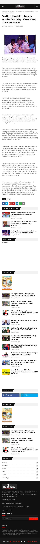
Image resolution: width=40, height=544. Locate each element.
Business (20, 465)
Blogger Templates (32, 541)
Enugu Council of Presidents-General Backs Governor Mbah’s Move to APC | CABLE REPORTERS (23, 214)
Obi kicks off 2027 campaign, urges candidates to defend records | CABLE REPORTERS (22, 303)
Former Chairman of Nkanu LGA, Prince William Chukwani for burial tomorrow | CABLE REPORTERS (24, 223)
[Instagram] (11, 399)
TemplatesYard (16, 541)
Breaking (20, 462)
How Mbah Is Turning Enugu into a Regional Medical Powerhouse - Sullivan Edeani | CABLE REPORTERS (24, 362)
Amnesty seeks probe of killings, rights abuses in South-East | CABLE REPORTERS (23, 294)
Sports (20, 474)
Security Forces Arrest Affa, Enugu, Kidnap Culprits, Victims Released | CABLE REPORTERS (23, 337)
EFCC (20, 471)
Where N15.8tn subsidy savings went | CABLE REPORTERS (24, 321)
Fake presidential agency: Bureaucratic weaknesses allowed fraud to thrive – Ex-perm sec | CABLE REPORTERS (24, 312)
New (7, 11)
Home (3, 11)
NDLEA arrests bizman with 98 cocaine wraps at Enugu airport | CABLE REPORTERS (24, 353)
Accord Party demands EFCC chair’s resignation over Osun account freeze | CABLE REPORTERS (24, 371)
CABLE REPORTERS (8, 26)
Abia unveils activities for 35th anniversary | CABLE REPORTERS (24, 346)
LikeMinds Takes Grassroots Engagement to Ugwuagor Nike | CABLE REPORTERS (24, 329)
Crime (20, 468)
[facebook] (11, 395)
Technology (20, 478)
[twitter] (29, 395)
